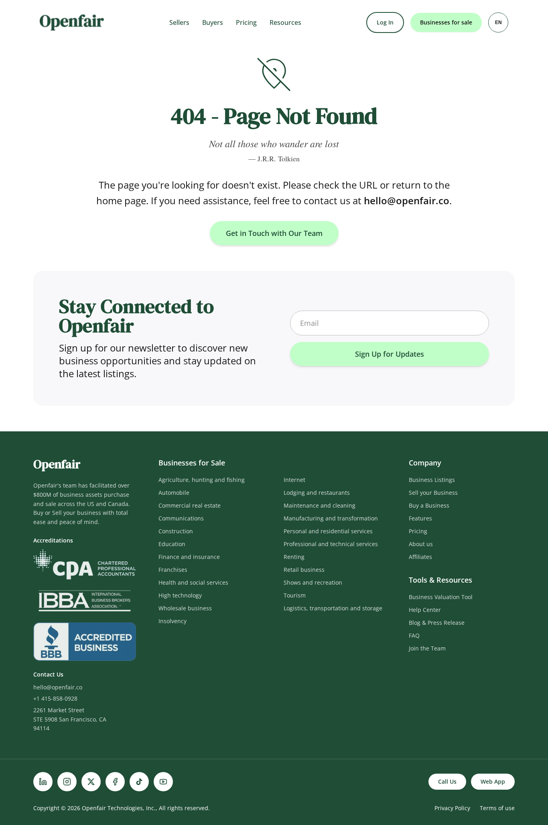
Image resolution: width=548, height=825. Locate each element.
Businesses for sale (446, 22)
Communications (181, 518)
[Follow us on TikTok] (139, 781)
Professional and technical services (331, 544)
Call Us (447, 781)
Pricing (246, 22)
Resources (285, 22)
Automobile (173, 492)
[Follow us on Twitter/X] (91, 781)
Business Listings (432, 480)
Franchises (172, 569)
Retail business (304, 569)
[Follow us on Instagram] (67, 781)
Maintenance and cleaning (319, 505)
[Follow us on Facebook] (115, 781)
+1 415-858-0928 (55, 698)
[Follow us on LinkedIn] (43, 781)
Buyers (212, 22)
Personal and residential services (328, 531)
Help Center (425, 610)
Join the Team (427, 648)
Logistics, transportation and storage (333, 608)
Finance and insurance (189, 557)
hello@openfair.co (406, 200)
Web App (493, 781)
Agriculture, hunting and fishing (201, 480)
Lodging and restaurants (317, 492)
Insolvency (172, 621)
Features (420, 518)
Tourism (295, 595)
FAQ (414, 635)
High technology (180, 595)
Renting (294, 557)
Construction (175, 531)
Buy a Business (429, 505)
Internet (294, 480)
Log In (385, 22)
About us (421, 544)
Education (171, 544)
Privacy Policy (452, 808)
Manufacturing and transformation (331, 518)
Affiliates (420, 557)
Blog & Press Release (437, 622)
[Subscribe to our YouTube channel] (163, 781)
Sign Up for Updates (389, 354)
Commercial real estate (189, 505)
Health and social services (193, 582)
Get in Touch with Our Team (274, 233)
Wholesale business (185, 608)
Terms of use (497, 808)
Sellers (179, 22)
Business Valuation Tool (441, 597)
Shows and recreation (313, 582)
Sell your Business (433, 492)
